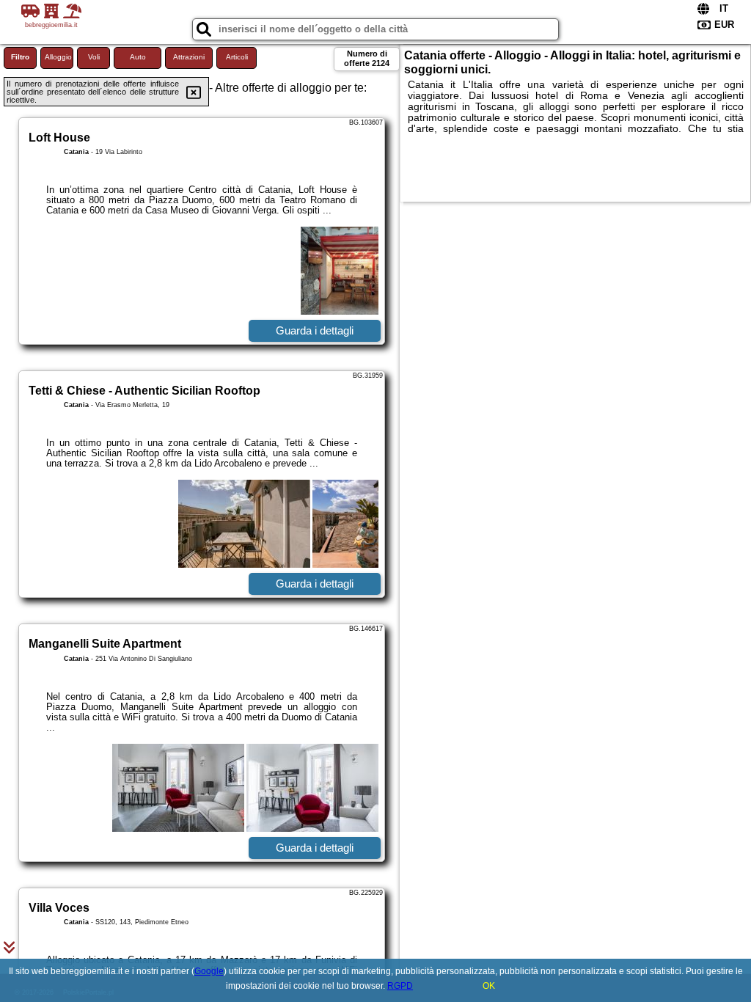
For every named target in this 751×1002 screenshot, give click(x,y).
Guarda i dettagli (314, 330)
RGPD (400, 986)
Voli (94, 57)
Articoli (237, 57)
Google (209, 971)
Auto (138, 57)
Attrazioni (189, 57)
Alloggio (58, 57)
